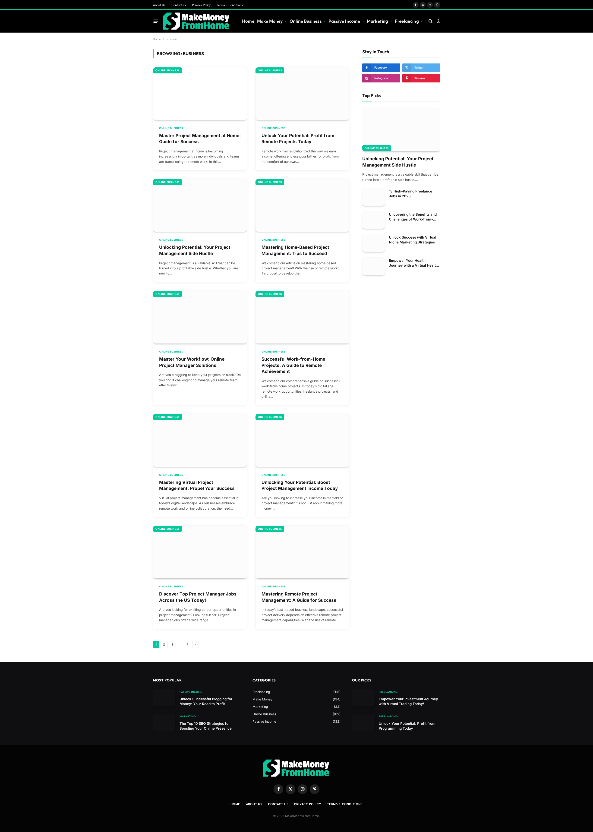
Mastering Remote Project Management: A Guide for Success (299, 597)
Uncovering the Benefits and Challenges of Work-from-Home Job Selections (413, 217)
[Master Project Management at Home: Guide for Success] (200, 93)
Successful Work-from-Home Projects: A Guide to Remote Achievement (293, 365)
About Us (159, 5)
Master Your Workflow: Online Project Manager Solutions (191, 362)
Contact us (178, 5)
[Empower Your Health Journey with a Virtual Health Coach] (373, 266)
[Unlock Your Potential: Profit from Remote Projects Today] (302, 93)
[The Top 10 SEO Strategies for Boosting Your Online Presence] (164, 722)
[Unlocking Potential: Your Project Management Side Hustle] (200, 205)
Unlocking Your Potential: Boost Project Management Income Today (300, 485)
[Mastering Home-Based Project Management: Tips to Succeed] (302, 205)
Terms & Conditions (230, 5)
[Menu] (156, 21)
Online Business (306, 21)
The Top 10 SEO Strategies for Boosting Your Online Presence (206, 726)
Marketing (377, 21)
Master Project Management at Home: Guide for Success (200, 139)
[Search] (430, 21)
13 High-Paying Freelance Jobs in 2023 (410, 193)
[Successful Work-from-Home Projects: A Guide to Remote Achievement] (302, 317)
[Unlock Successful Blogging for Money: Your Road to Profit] (164, 698)
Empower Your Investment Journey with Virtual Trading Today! (408, 701)
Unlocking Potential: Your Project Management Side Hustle (194, 250)
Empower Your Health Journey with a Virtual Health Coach (413, 263)
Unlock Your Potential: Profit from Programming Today (407, 726)
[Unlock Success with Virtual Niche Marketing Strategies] (373, 243)
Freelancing (407, 21)
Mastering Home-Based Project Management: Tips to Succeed (295, 250)
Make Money (270, 21)
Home (248, 21)
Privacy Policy (201, 5)
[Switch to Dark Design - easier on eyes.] (437, 21)
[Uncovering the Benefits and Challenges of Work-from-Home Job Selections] (373, 220)
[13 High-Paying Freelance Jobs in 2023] (373, 197)
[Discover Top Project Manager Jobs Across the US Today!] (200, 552)
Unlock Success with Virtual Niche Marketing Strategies (412, 239)
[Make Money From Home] (196, 21)
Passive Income (344, 21)
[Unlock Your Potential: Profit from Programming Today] (363, 722)
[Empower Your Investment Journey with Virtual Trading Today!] (363, 698)
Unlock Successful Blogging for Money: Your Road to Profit (206, 701)
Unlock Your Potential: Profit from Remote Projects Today (298, 139)
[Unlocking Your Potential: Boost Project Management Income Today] (302, 440)
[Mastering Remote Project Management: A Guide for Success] (302, 552)
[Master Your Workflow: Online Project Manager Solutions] (200, 317)
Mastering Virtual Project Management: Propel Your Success (197, 485)
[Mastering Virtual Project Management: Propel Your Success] (200, 440)
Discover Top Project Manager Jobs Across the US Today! (198, 597)
